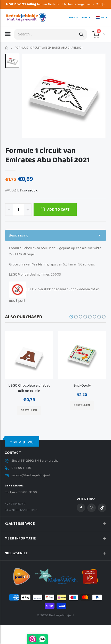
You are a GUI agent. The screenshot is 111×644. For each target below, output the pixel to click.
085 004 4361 (21, 468)
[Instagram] (91, 508)
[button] (103, 33)
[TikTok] (102, 508)
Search (81, 34)
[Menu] (8, 34)
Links (71, 17)
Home (7, 48)
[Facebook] (81, 508)
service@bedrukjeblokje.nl (30, 475)
